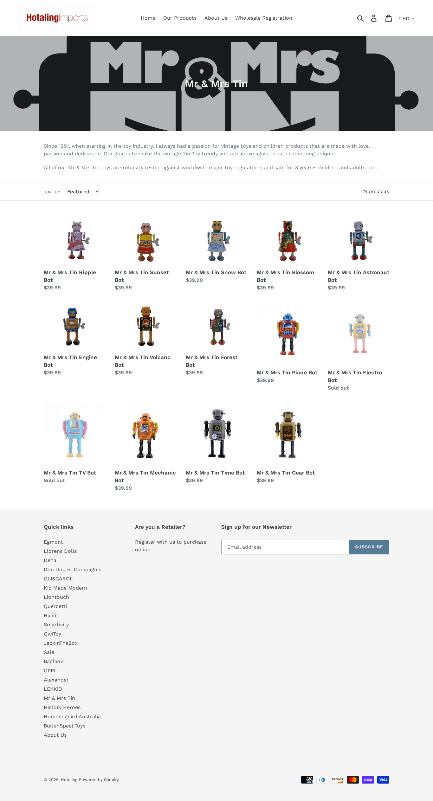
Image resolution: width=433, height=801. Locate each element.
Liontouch (56, 597)
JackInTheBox (61, 643)
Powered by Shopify (99, 779)
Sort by (52, 192)
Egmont (53, 542)
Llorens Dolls (60, 551)
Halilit (51, 615)
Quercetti (55, 606)
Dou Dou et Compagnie (72, 569)
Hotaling (69, 779)
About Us (55, 735)
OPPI (49, 671)
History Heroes (62, 707)
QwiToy (52, 634)
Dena (50, 560)
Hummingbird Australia (72, 717)
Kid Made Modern (65, 588)
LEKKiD (53, 689)
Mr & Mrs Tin (59, 698)
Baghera (54, 661)
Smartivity (56, 625)
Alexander (56, 680)
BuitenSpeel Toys (64, 726)
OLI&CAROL (58, 579)
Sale (49, 652)
